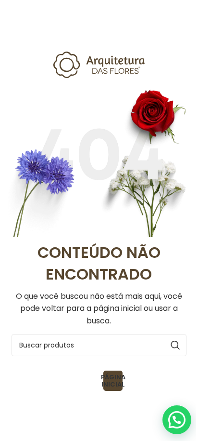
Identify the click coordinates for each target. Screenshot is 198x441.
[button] (176, 419)
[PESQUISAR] (175, 345)
